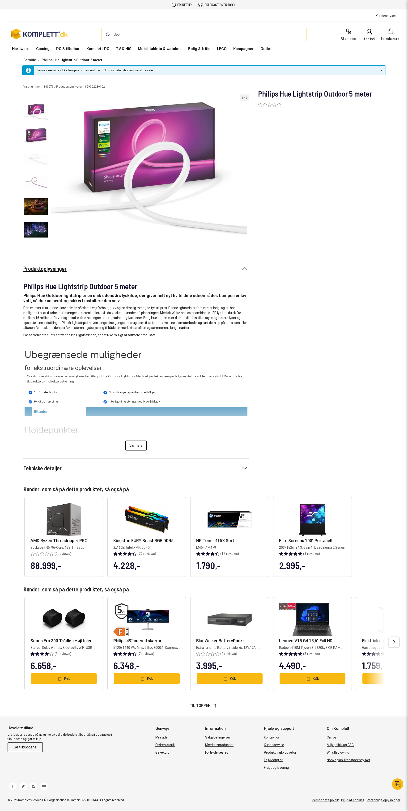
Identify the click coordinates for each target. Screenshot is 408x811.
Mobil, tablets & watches (160, 49)
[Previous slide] (54, 169)
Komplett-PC (97, 49)
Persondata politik (325, 800)
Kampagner (243, 49)
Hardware (21, 49)
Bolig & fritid (199, 49)
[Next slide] (244, 169)
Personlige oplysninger (383, 800)
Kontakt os (272, 737)
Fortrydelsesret (216, 752)
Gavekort (162, 752)
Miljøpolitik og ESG (340, 745)
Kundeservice (274, 745)
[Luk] (381, 70)
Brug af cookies (352, 800)
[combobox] (204, 34)
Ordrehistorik (165, 745)
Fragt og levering (276, 767)
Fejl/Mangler (273, 760)
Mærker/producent (219, 745)
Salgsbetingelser (217, 737)
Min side (161, 737)
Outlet (266, 49)
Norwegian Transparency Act (348, 760)
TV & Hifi (123, 49)
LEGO (222, 49)
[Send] (108, 34)
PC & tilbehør (68, 49)
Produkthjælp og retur (280, 752)
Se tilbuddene (25, 747)
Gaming (43, 49)
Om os (331, 737)
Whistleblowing (338, 752)
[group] (149, 168)
